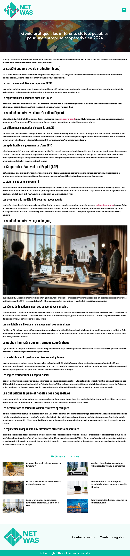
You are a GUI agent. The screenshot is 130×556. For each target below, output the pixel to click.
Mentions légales (112, 537)
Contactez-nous (83, 537)
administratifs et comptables (105, 205)
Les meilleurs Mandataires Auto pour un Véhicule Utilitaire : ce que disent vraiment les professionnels (108, 465)
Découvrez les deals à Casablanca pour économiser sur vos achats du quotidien (109, 502)
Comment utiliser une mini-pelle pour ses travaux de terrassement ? (43, 465)
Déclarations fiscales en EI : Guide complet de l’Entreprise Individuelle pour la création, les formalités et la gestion (109, 484)
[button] (124, 10)
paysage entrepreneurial (67, 119)
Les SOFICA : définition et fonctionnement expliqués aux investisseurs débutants (43, 483)
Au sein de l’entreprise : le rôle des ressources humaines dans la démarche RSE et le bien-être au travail (42, 503)
